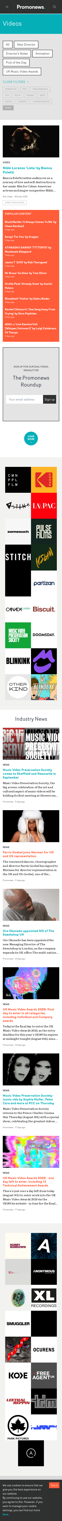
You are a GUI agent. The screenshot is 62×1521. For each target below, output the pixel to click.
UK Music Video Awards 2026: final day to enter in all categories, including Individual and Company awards (28, 1015)
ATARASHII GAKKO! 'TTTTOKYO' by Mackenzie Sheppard (28, 249)
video (6, 162)
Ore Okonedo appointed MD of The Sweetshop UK (28, 933)
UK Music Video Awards (22, 71)
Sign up (50, 399)
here (5, 1514)
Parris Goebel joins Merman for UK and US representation (28, 854)
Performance (40, 89)
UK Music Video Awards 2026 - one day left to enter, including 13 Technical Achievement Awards (28, 1182)
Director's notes (14, 202)
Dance (8, 101)
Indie (42, 95)
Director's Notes (17, 53)
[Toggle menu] (7, 6)
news (6, 764)
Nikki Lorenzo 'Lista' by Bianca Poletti (27, 170)
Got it (54, 1485)
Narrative (11, 89)
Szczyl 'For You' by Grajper (22, 237)
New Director (26, 44)
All (7, 44)
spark (8, 107)
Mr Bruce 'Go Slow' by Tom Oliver (26, 273)
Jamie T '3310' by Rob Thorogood (26, 262)
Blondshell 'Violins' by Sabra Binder (27, 298)
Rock (17, 95)
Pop (24, 89)
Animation (42, 53)
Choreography (41, 101)
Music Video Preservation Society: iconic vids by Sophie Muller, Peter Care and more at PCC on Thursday (28, 1099)
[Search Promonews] (54, 6)
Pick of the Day (16, 62)
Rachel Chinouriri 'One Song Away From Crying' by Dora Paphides (30, 311)
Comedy (22, 101)
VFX (7, 95)
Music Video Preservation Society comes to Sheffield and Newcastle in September (29, 773)
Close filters (14, 81)
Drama (30, 95)
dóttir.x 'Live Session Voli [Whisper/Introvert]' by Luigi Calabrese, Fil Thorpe (31, 328)
